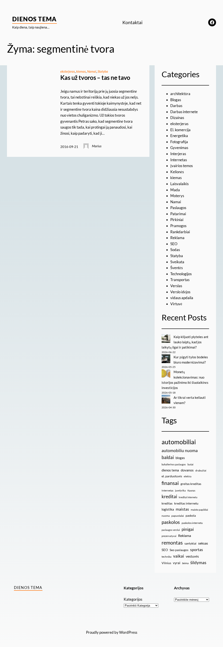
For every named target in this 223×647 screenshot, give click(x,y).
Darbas (176, 105)
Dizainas (177, 117)
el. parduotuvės (172, 476)
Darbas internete (184, 111)
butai (190, 464)
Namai (91, 71)
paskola (191, 515)
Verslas (176, 285)
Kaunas (191, 490)
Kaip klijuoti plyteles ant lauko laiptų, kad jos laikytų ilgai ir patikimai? (185, 342)
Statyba (103, 71)
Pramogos (178, 225)
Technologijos (181, 274)
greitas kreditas (191, 484)
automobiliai (179, 442)
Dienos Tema (34, 19)
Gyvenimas (179, 147)
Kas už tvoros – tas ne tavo (95, 77)
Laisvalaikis (179, 183)
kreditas (167, 503)
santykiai (190, 543)
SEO (173, 243)
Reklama (177, 237)
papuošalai (177, 515)
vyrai (176, 563)
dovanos (187, 470)
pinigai (188, 529)
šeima (185, 563)
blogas (180, 458)
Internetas (178, 160)
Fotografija (179, 141)
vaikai (178, 555)
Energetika (179, 135)
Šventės (176, 267)
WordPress (128, 632)
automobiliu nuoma (180, 450)
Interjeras (178, 153)
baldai (168, 457)
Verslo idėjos (180, 292)
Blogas (175, 99)
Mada (175, 190)
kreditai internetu (188, 497)
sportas (196, 549)
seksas (203, 543)
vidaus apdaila (181, 297)
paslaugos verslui (171, 529)
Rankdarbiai (180, 232)
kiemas (81, 71)
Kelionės (177, 171)
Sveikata (177, 262)
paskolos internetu (192, 523)
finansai (170, 483)
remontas (172, 543)
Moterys (177, 195)
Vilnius (166, 563)
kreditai (169, 496)
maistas (182, 509)
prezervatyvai (169, 536)
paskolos (171, 522)
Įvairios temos (181, 165)
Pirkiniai (176, 219)
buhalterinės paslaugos (174, 464)
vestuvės (192, 556)
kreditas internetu (186, 503)
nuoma (166, 515)
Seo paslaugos (179, 550)
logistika (168, 509)
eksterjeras (67, 71)
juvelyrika (180, 490)
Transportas (179, 279)
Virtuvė (176, 304)
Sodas (175, 249)
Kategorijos (133, 599)
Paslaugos (178, 207)
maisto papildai (199, 509)
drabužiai (200, 470)
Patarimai (178, 213)
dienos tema (170, 470)
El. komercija (180, 129)
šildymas (198, 562)
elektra (187, 476)
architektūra (180, 93)
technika (166, 556)
